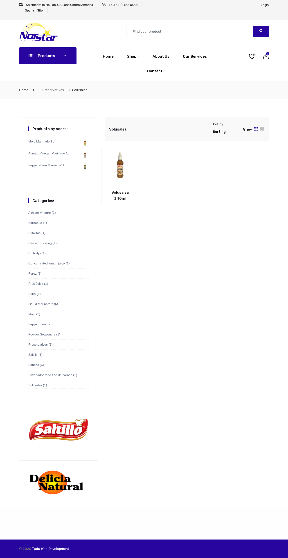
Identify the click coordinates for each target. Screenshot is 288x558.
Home (108, 56)
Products (46, 55)
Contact (154, 71)
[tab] (256, 129)
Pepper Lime (37, 324)
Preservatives (53, 90)
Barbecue (35, 223)
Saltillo (33, 354)
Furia (32, 294)
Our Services (195, 56)
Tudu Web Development (50, 549)
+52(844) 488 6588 (123, 5)
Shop (131, 56)
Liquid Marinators (40, 304)
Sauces (33, 365)
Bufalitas (34, 233)
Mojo (31, 314)
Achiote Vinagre (39, 212)
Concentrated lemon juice (46, 263)
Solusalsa (35, 385)
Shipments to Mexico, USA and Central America (59, 5)
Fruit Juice (35, 283)
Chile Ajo (34, 253)
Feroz (32, 273)
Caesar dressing (40, 243)
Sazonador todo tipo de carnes (50, 375)
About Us (161, 56)
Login (265, 5)
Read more (112, 191)
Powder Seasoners (41, 334)
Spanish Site (33, 10)
